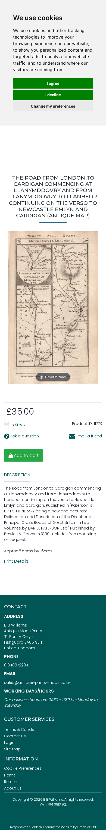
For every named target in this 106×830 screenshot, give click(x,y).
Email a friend (88, 436)
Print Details (16, 561)
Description (17, 475)
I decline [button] (53, 94)
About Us (12, 788)
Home (10, 775)
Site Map (12, 749)
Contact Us (15, 736)
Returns (11, 781)
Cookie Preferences (23, 768)
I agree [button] (53, 83)
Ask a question (24, 436)
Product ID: (82, 423)
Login (9, 742)
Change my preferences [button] (53, 106)
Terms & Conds (19, 729)
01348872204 (16, 665)
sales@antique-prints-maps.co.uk (37, 682)
